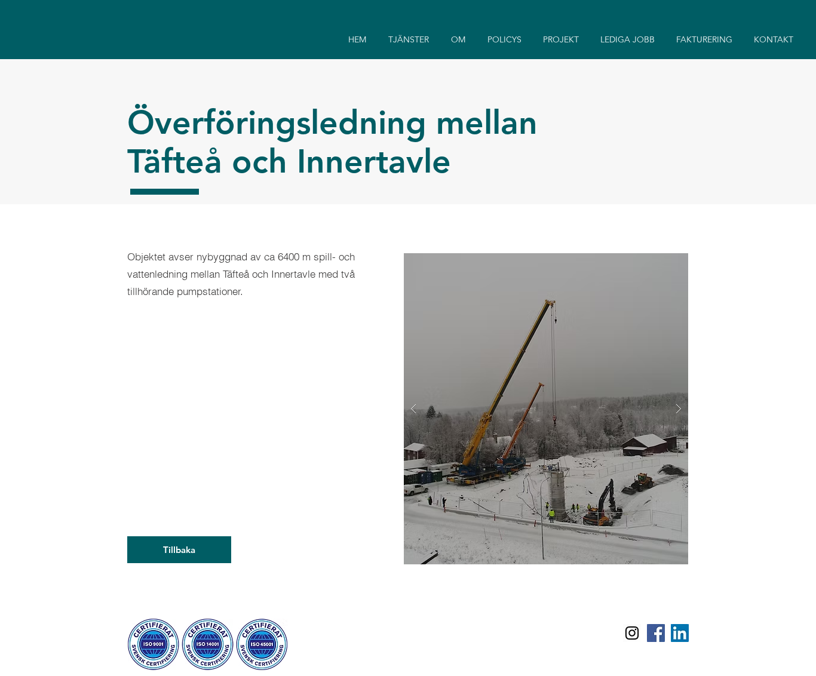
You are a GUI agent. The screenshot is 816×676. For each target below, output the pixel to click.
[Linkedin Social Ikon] (680, 633)
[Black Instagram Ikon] (632, 633)
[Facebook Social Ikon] (656, 633)
